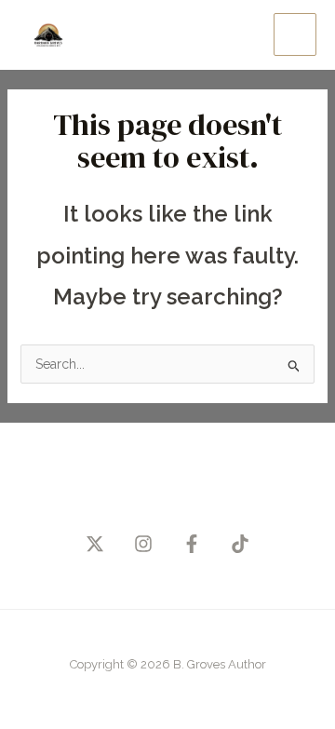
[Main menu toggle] (295, 34)
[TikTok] (240, 543)
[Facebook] (191, 543)
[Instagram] (143, 543)
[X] (95, 543)
